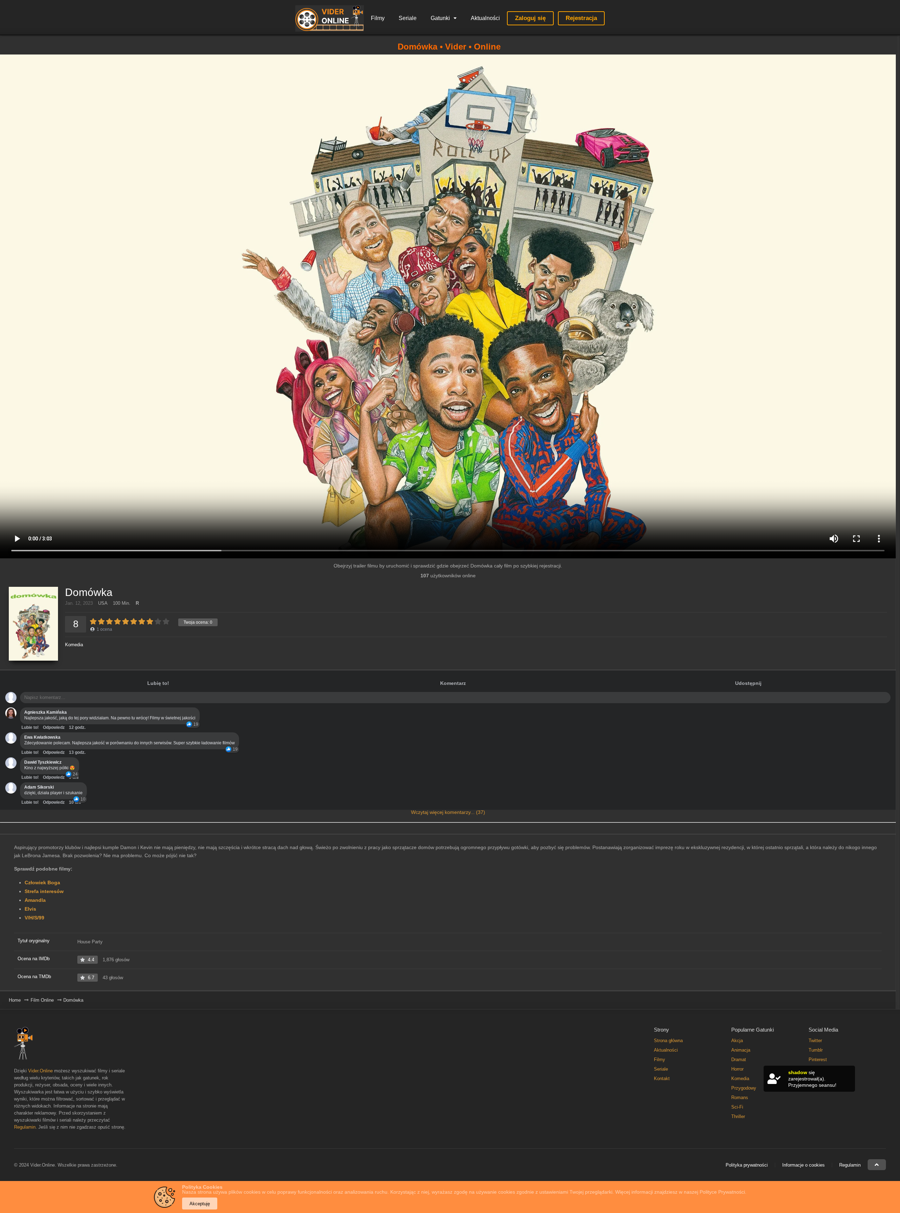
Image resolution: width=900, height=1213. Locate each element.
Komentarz (453, 683)
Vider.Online (40, 1070)
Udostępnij (748, 683)
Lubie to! (30, 727)
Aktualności (485, 18)
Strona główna (668, 1040)
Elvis (30, 909)
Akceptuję (199, 1203)
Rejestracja (581, 18)
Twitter (815, 1040)
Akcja (737, 1040)
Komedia (74, 644)
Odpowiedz (54, 727)
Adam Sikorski (39, 787)
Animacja (740, 1050)
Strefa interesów (44, 891)
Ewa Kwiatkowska (42, 737)
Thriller (738, 1116)
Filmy (378, 18)
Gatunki (440, 18)
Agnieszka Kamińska (45, 712)
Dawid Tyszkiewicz (43, 762)
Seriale (408, 18)
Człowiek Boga (42, 882)
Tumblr (816, 1050)
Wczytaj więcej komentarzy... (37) (448, 812)
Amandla (35, 900)
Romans (739, 1097)
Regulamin (25, 1127)
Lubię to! (158, 683)
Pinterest (818, 1059)
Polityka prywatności (747, 1165)
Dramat (738, 1059)
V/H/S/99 (34, 917)
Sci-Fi (737, 1107)
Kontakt (662, 1078)
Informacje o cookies (803, 1165)
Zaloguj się (530, 18)
